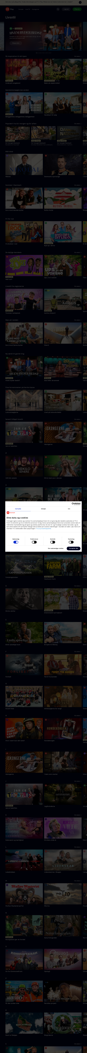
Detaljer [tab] (43, 508)
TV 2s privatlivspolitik (43, 528)
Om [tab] (69, 508)
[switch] (34, 542)
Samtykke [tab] (18, 508)
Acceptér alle (73, 548)
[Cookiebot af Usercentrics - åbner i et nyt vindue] (73, 504)
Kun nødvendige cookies (55, 548)
